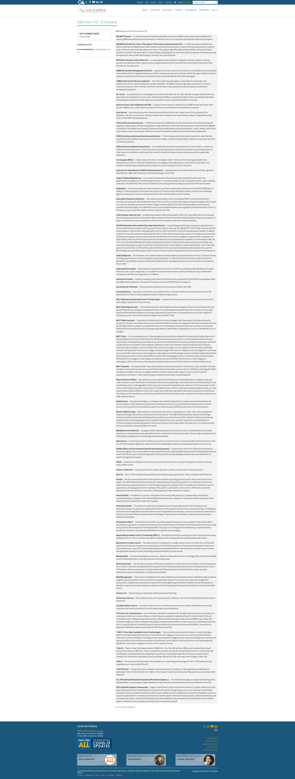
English (180, 2)
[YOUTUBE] (93, 2)
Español (188, 2)
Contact (153, 2)
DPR (97, 775)
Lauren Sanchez (185, 759)
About (145, 10)
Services (179, 10)
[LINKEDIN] (97, 2)
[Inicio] (91, 10)
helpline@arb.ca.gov (96, 731)
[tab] (175, 2)
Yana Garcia (134, 759)
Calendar (140, 2)
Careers (160, 2)
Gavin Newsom (86, 759)
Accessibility (212, 738)
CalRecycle (89, 775)
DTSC (103, 775)
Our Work (155, 10)
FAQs (147, 2)
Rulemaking (191, 10)
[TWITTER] (86, 2)
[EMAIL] (101, 2)
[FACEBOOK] (89, 2)
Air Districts (212, 747)
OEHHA (110, 775)
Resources (167, 10)
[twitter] (204, 726)
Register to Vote (211, 750)
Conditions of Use (210, 744)
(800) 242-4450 (82, 731)
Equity (214, 10)
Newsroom (204, 10)
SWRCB (119, 775)
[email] (215, 729)
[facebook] (207, 726)
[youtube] (211, 726)
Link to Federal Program (125, 707)
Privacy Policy (211, 741)
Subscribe (168, 2)
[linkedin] (215, 726)
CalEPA (79, 775)
